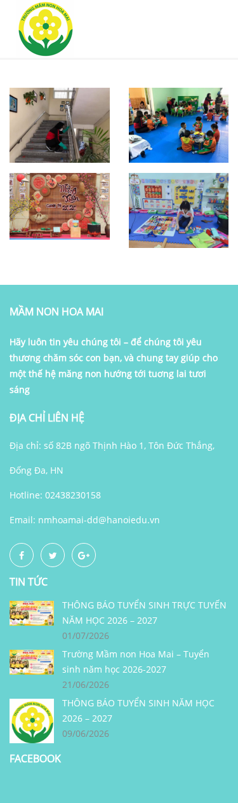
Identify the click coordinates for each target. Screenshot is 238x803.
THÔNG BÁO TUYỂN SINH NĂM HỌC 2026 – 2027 (138, 710)
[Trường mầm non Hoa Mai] (44, 28)
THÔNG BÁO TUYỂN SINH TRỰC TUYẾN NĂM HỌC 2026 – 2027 (144, 612)
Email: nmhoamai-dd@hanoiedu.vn (85, 520)
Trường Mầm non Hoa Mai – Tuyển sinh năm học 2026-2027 (135, 661)
